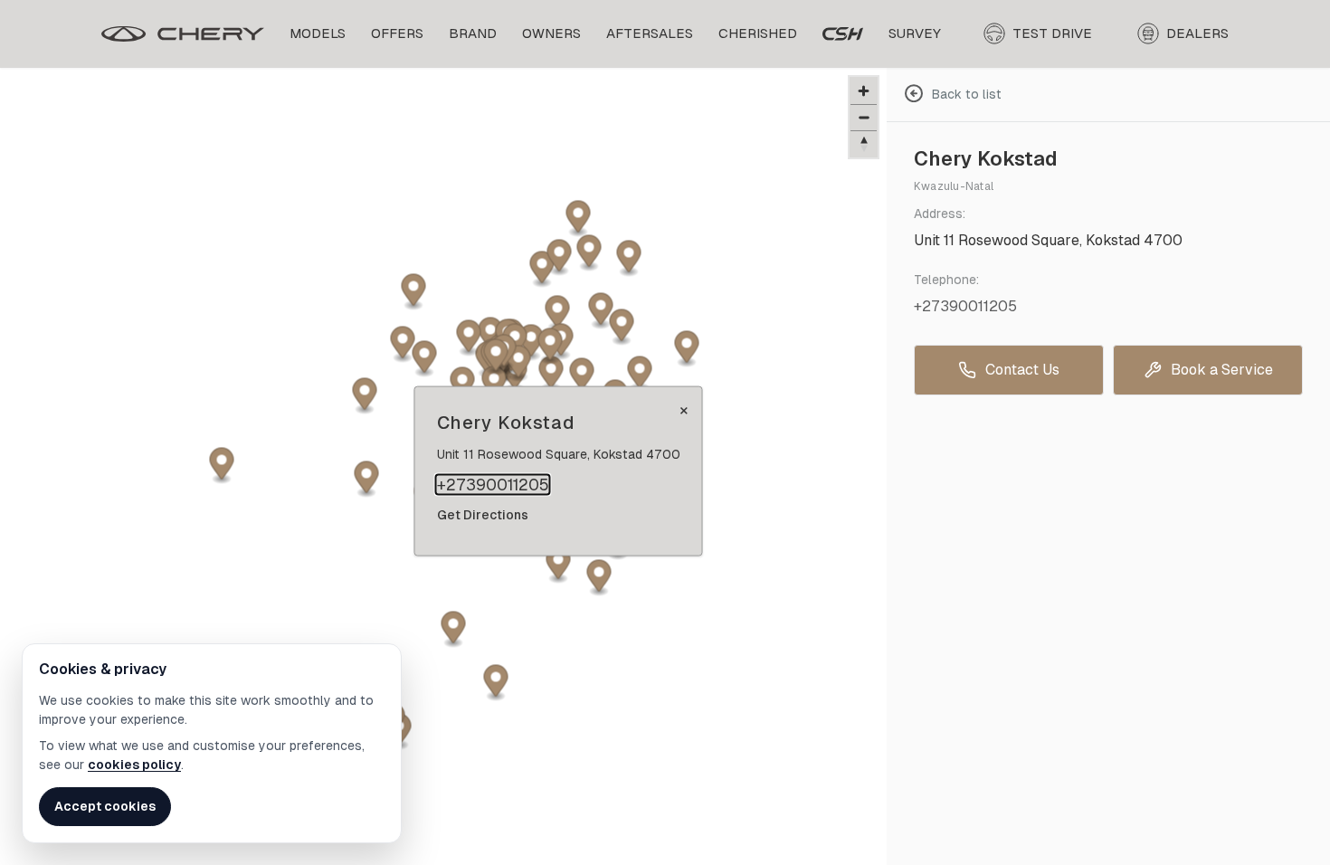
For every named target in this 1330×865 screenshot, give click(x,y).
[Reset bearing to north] (863, 143)
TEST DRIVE (1052, 33)
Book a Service (1222, 369)
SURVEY (914, 33)
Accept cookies (105, 806)
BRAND (473, 33)
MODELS (318, 33)
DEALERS (1197, 33)
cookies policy (134, 764)
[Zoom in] (863, 91)
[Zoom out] (863, 117)
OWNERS (551, 33)
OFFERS (397, 33)
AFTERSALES (649, 33)
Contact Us (1022, 369)
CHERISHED (757, 33)
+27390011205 (493, 485)
